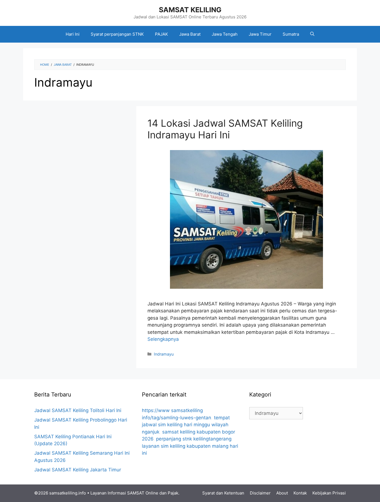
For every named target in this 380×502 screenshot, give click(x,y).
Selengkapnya (163, 339)
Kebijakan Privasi (329, 493)
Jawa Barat (190, 34)
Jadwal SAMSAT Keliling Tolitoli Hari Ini (77, 410)
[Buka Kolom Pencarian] (312, 34)
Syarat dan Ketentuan (223, 493)
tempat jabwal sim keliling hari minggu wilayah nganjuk (186, 425)
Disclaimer (260, 493)
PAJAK (161, 34)
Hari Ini (73, 34)
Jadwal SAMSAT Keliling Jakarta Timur (77, 469)
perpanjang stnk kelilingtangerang (193, 439)
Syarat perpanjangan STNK (117, 34)
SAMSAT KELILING (190, 10)
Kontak (300, 493)
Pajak (173, 493)
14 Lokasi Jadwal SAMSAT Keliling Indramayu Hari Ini (225, 129)
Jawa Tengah (225, 34)
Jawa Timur (260, 34)
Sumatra (291, 34)
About (282, 493)
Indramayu (164, 354)
